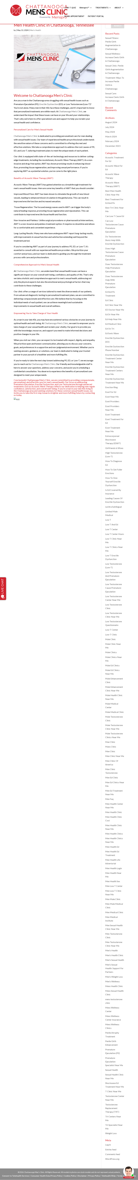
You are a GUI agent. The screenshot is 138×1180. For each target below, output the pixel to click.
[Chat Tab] (69, 590)
